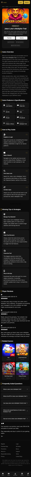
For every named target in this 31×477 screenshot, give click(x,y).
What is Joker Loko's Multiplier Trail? (12, 389)
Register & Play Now (15, 203)
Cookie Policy (19, 456)
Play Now (9, 38)
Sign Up (21, 38)
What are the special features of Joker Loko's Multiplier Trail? (14, 410)
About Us (3, 451)
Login (20, 2)
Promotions (3, 449)
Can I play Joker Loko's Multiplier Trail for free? (14, 403)
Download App (4, 446)
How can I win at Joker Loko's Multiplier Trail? (14, 418)
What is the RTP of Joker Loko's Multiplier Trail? (15, 396)
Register (27, 2)
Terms (17, 454)
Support (18, 451)
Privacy (3, 456)
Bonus (17, 449)
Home (3, 6)
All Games (18, 446)
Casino (6, 6)
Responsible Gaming (6, 454)
